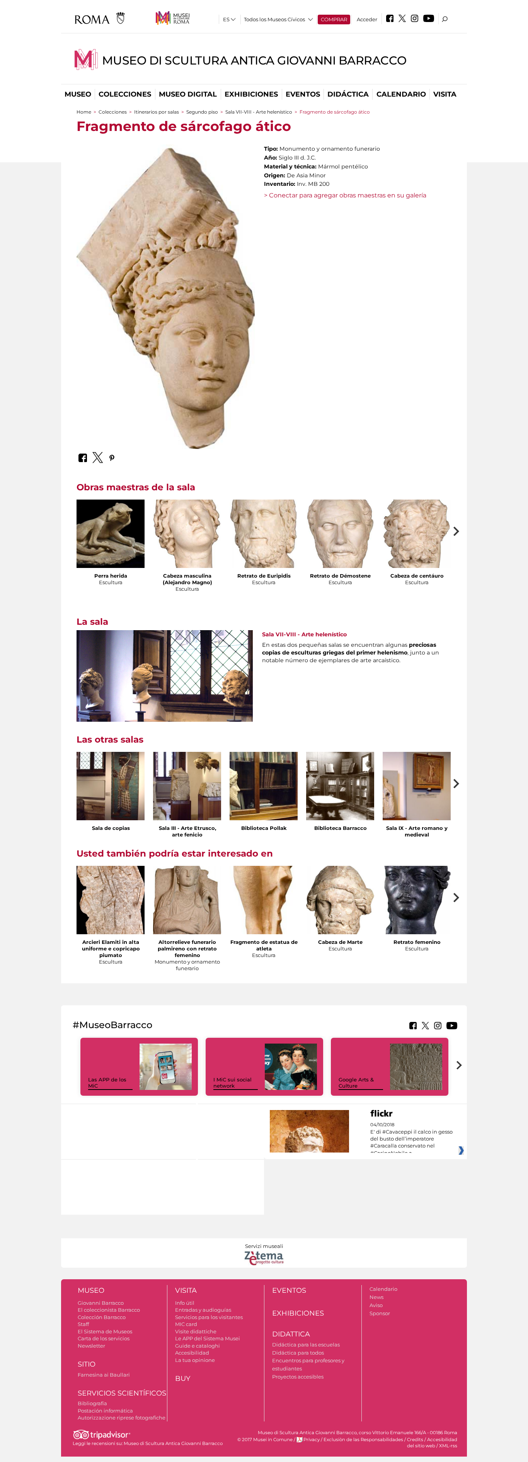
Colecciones (125, 94)
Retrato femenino (417, 942)
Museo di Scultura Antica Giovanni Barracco (254, 60)
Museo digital (188, 94)
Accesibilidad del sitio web (432, 1442)
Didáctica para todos (298, 1353)
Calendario (401, 94)
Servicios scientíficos (122, 1393)
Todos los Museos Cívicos (274, 19)
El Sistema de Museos (105, 1331)
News (376, 1297)
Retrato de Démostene (340, 576)
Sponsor (380, 1313)
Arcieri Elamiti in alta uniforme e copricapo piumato (111, 948)
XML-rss (448, 1445)
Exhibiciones (251, 94)
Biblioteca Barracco (340, 828)
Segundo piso (202, 112)
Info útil (184, 1303)
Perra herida (110, 576)
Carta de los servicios (103, 1338)
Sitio (86, 1364)
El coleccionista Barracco (109, 1310)
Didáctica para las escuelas (306, 1344)
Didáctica (348, 94)
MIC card (186, 1324)
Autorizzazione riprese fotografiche (121, 1417)
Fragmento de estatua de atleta (264, 945)
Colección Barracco (102, 1317)
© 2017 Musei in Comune (265, 1439)
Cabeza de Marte (340, 942)
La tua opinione (195, 1360)
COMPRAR (334, 19)
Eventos (303, 94)
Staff (83, 1324)
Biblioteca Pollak (264, 828)
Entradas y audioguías (203, 1310)
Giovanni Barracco (101, 1303)
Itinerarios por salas (156, 112)
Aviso (376, 1305)
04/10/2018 (411, 1139)
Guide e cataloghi (197, 1346)
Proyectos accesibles (298, 1377)
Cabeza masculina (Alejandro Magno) (187, 579)
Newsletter (91, 1346)
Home (84, 112)
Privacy (311, 1439)
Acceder (367, 19)
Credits (415, 1439)
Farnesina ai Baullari (104, 1375)
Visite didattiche (195, 1331)
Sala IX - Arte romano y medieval (417, 831)
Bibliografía (92, 1403)
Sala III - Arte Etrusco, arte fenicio (187, 831)
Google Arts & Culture (356, 1082)
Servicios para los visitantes (209, 1317)
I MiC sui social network (232, 1082)
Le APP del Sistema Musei (207, 1338)
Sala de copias (111, 828)
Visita (444, 94)
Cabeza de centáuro (417, 576)
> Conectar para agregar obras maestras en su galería (345, 195)
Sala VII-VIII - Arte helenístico (258, 112)
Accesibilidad (192, 1353)
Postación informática (105, 1411)
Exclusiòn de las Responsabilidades (363, 1439)
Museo (78, 94)
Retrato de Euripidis (264, 576)
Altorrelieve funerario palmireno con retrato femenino (187, 948)
